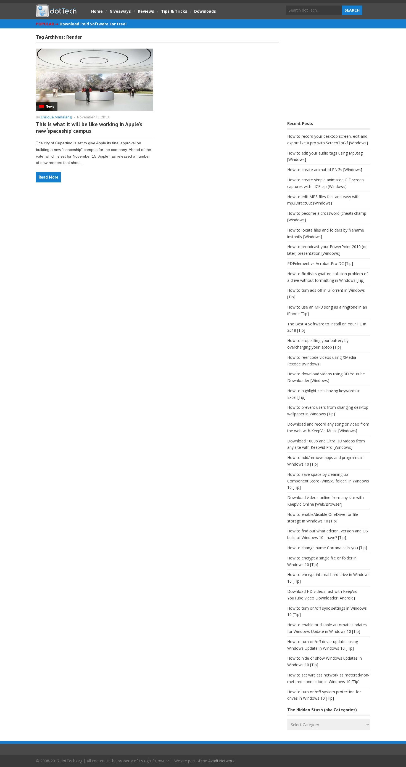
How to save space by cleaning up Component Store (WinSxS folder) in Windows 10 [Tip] (328, 481)
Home (97, 11)
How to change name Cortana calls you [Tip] (327, 547)
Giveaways (120, 11)
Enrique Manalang (56, 117)
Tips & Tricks (174, 11)
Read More (48, 177)
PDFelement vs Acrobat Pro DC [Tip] (320, 263)
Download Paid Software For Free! (93, 23)
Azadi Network (221, 760)
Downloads (205, 11)
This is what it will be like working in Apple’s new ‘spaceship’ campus (89, 127)
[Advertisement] (328, 76)
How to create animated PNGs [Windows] (324, 169)
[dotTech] (56, 14)
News (50, 106)
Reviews (146, 11)
